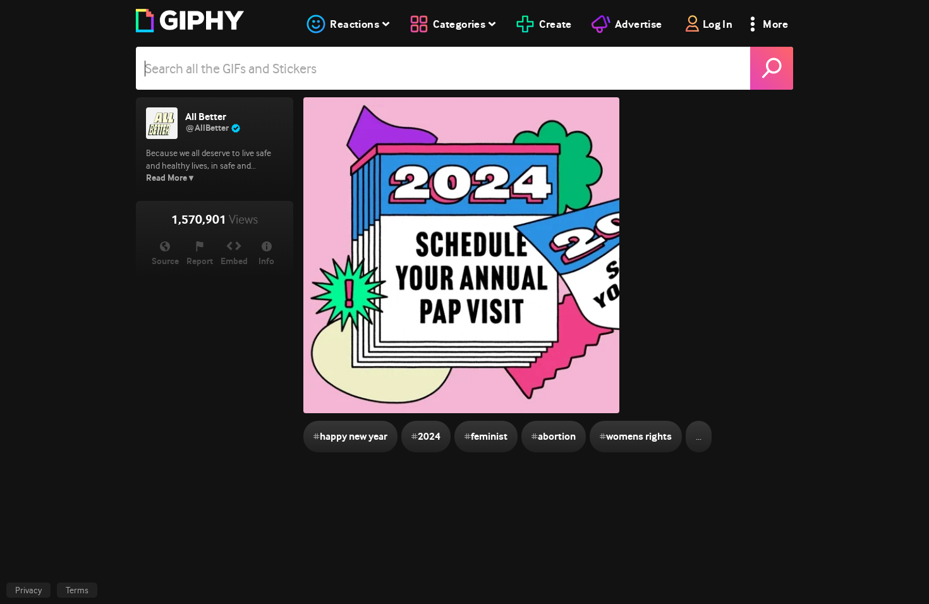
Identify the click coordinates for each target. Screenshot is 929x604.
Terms (77, 590)
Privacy (28, 590)
